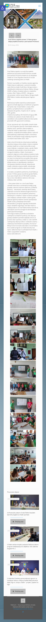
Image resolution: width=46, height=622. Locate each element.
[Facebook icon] (23, 612)
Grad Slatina (19, 20)
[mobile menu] (39, 6)
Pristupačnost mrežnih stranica (23, 609)
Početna (9, 20)
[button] (3, 8)
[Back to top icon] (23, 600)
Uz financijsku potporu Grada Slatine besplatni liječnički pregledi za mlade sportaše (21, 514)
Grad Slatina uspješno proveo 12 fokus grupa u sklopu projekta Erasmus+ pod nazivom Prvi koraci (22, 23)
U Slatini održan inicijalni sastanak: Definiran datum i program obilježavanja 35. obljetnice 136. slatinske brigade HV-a (23, 546)
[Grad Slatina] (12, 5)
